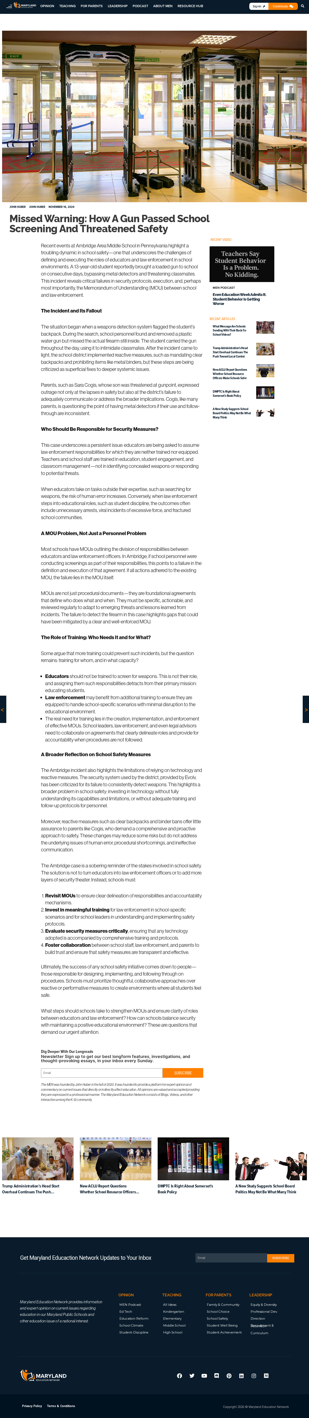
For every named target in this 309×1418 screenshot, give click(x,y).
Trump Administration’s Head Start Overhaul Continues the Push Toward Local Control (230, 352)
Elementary (172, 1318)
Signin (257, 6)
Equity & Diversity (264, 1305)
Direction (258, 1318)
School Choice (218, 1312)
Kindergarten (173, 1312)
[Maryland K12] (24, 5)
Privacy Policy (32, 1406)
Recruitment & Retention (262, 1325)
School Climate (131, 1325)
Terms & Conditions (61, 1406)
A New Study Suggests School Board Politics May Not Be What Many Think (232, 413)
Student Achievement (224, 1332)
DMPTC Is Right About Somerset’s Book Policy (227, 393)
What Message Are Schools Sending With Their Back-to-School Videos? (229, 330)
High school (172, 1332)
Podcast (140, 6)
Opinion (47, 6)
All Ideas (169, 1305)
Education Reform (133, 1318)
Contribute (280, 6)
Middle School (174, 1325)
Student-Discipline (133, 1332)
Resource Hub (190, 6)
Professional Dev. (264, 1312)
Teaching (67, 6)
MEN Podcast (130, 1305)
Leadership (118, 6)
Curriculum (259, 1333)
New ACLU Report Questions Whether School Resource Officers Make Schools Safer (230, 374)
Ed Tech (125, 1312)
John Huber (37, 206)
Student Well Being (222, 1325)
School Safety (217, 1318)
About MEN (163, 6)
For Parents (92, 6)
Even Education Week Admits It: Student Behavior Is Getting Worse (239, 299)
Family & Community (223, 1305)
